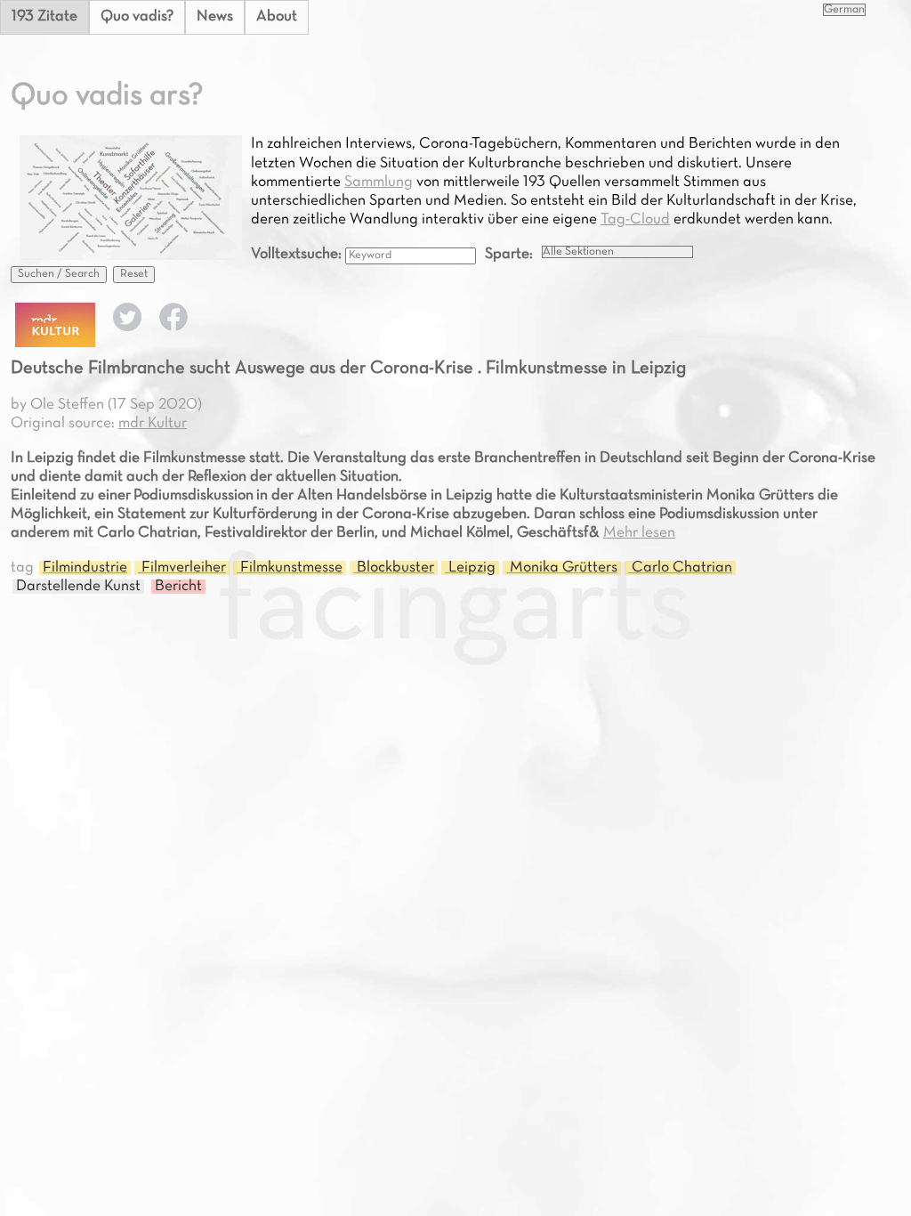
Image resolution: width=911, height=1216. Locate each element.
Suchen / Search (59, 274)
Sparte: (509, 254)
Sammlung (378, 182)
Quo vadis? (137, 17)
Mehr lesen (639, 533)
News (215, 17)
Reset (134, 274)
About (276, 17)
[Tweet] (127, 327)
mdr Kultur (152, 424)
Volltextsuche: (298, 254)
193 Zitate (44, 17)
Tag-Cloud (635, 220)
